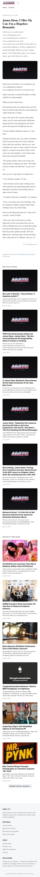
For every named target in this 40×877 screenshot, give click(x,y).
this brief (22, 254)
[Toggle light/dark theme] (18, 2)
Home (5, 7)
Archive (11, 7)
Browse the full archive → (20, 786)
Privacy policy (7, 843)
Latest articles (7, 825)
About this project (9, 834)
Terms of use (7, 846)
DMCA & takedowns (9, 849)
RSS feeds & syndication (11, 831)
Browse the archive (9, 828)
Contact (5, 852)
